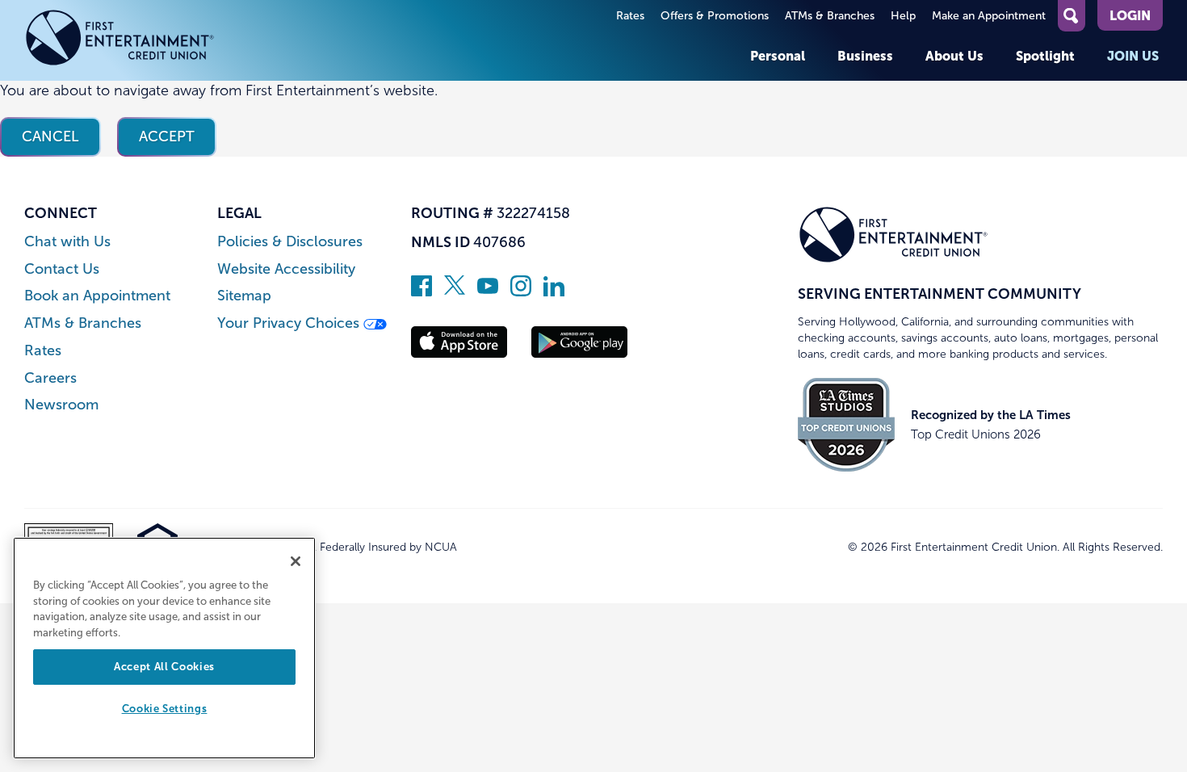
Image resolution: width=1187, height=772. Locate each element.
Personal (777, 55)
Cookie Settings (165, 709)
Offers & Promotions (715, 16)
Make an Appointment (989, 16)
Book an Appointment (97, 296)
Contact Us (61, 269)
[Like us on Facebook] (421, 291)
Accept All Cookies (164, 667)
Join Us (1133, 55)
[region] (164, 648)
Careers (50, 378)
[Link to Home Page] (120, 40)
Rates (630, 16)
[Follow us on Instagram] (520, 291)
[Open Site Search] (1071, 15)
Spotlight (1045, 55)
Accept (167, 136)
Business (865, 55)
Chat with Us (67, 242)
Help (903, 16)
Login (1130, 15)
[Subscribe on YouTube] (487, 291)
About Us (954, 55)
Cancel (50, 136)
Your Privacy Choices (290, 323)
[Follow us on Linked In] (553, 291)
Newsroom (61, 405)
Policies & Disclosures (290, 242)
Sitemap (244, 296)
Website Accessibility (286, 269)
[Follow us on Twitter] (454, 291)
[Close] (295, 561)
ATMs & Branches (830, 16)
